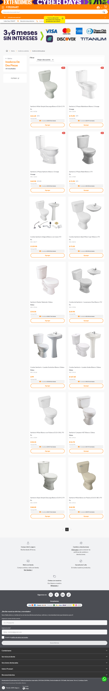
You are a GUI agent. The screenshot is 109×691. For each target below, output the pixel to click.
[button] (98, 8)
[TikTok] (69, 595)
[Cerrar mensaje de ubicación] (62, 18)
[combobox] (54, 12)
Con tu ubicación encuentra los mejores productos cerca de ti (53, 19)
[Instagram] (51, 595)
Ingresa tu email (6, 628)
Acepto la (16, 637)
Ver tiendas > (28, 570)
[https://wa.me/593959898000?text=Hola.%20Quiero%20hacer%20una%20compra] (104, 679)
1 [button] (66, 529)
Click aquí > (75, 550)
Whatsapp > (55, 585)
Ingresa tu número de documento (11, 618)
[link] (47, 96)
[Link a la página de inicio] (8, 51)
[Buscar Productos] (103, 12)
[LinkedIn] (63, 595)
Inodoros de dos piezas (38, 51)
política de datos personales (19, 637)
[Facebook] (57, 595)
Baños (13, 51)
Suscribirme (54, 643)
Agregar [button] (47, 125)
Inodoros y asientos (23, 51)
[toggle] (3, 7)
